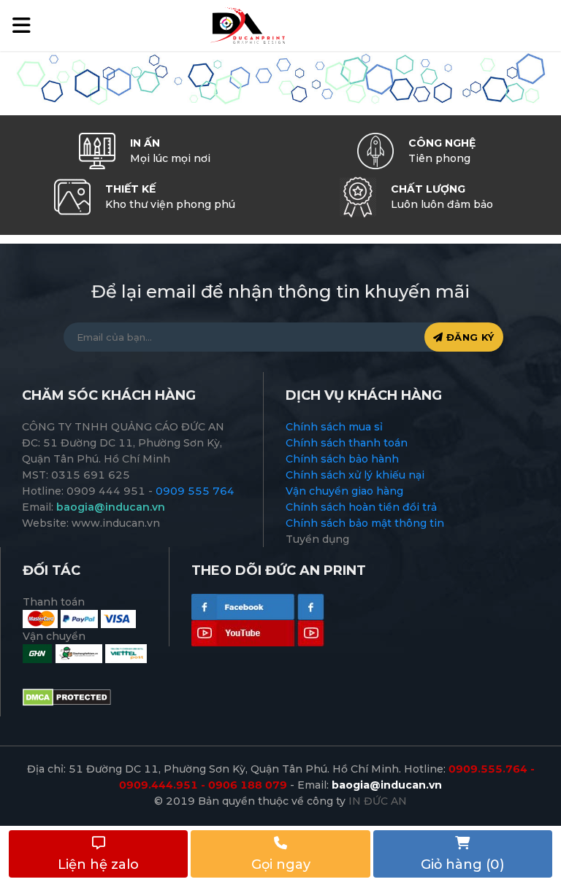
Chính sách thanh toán (347, 442)
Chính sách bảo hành (342, 458)
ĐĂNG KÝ (468, 337)
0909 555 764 (195, 491)
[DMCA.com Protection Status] (67, 696)
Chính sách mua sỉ (334, 426)
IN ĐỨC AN (377, 801)
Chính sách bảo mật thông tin (365, 523)
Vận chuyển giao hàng (344, 491)
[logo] (247, 24)
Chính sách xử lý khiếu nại (355, 474)
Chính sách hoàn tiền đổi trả (361, 507)
